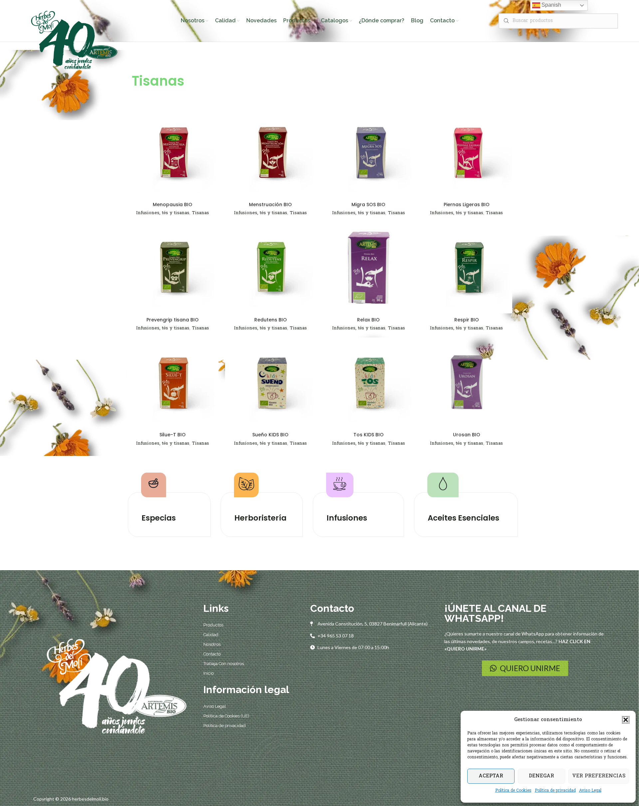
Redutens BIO (270, 319)
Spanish (550, 5)
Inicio (208, 673)
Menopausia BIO (172, 204)
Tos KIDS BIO (368, 434)
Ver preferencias (598, 776)
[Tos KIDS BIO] (368, 383)
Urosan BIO (466, 434)
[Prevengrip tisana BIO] (172, 268)
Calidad (210, 634)
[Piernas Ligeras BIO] (467, 153)
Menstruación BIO (270, 204)
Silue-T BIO (172, 434)
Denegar (541, 776)
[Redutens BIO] (271, 268)
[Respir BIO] (467, 268)
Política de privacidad (555, 791)
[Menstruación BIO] (271, 153)
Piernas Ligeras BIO (467, 204)
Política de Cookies (513, 791)
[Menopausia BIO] (172, 153)
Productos (213, 624)
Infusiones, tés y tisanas (162, 213)
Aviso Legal (590, 791)
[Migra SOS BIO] (368, 153)
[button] (625, 719)
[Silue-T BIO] (172, 383)
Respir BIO (466, 319)
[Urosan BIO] (467, 383)
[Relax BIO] (368, 268)
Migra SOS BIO (368, 204)
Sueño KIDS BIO (270, 434)
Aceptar (491, 776)
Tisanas (200, 213)
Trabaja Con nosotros (223, 663)
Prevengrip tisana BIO (172, 319)
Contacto (212, 653)
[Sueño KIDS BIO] (271, 383)
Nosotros (212, 644)
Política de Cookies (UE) (226, 715)
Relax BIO (368, 319)
